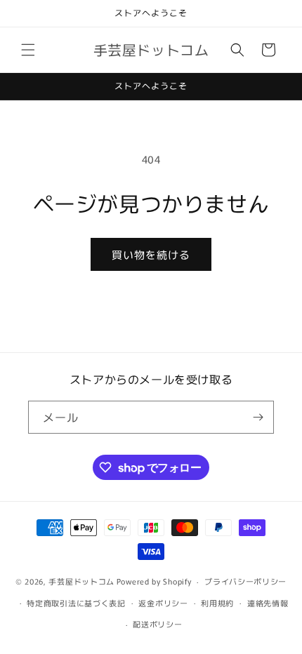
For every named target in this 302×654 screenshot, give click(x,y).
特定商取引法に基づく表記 (76, 602)
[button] (28, 49)
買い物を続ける (151, 254)
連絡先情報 (268, 602)
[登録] (257, 417)
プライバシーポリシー (245, 581)
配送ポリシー (157, 623)
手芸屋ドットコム (81, 581)
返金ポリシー (163, 602)
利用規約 (217, 602)
